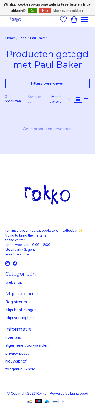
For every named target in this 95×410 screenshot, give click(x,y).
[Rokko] (15, 19)
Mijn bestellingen (21, 310)
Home (10, 38)
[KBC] (47, 402)
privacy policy (17, 353)
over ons (13, 337)
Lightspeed (79, 393)
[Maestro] (38, 402)
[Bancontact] (30, 402)
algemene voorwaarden (27, 345)
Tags (22, 38)
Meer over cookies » (68, 11)
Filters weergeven (47, 83)
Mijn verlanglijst (19, 318)
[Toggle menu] (84, 19)
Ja (32, 11)
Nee (45, 11)
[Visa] (55, 402)
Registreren (16, 302)
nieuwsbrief (15, 361)
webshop (13, 282)
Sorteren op (34, 99)
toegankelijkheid (20, 369)
